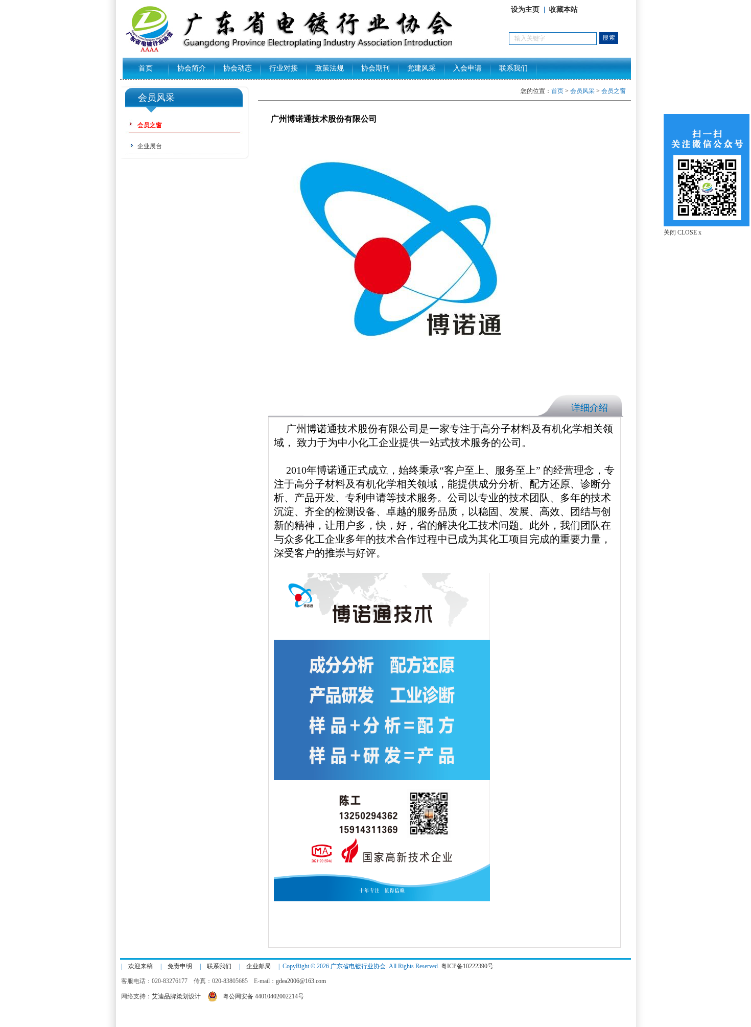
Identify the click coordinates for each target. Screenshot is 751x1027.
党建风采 (421, 68)
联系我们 (513, 68)
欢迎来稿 (140, 966)
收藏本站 (563, 9)
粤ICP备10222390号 (467, 966)
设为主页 (525, 9)
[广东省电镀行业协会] (314, 51)
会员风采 (582, 91)
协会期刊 (375, 68)
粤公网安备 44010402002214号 (263, 996)
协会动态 (237, 68)
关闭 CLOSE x (682, 232)
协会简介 (191, 68)
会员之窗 (613, 91)
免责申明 (180, 966)
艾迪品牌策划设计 (176, 996)
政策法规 (329, 68)
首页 (145, 68)
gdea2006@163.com (301, 981)
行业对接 (283, 68)
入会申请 (467, 68)
